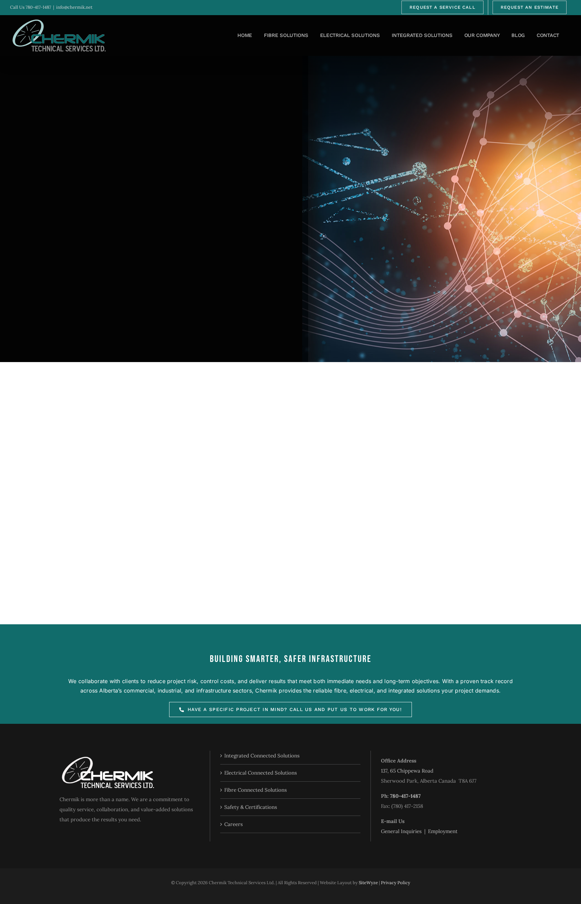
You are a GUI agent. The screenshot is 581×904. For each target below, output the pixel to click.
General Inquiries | (404, 831)
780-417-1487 (38, 7)
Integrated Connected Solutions (262, 755)
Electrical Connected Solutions (260, 773)
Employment (443, 831)
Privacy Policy (395, 883)
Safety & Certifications (250, 807)
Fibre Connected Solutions (255, 790)
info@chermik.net (74, 7)
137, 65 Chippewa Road (407, 771)
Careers (233, 824)
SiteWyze (368, 883)
